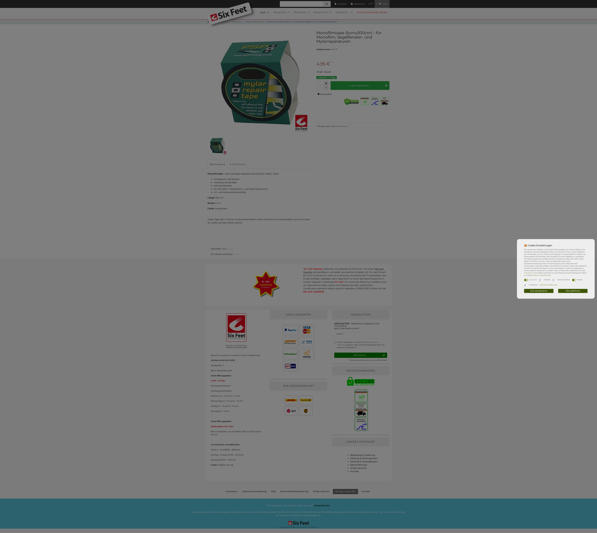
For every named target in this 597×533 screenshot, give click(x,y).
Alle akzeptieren (538, 290)
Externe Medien (563, 280)
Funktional (533, 285)
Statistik (547, 280)
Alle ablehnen (573, 290)
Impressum (528, 273)
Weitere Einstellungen (549, 285)
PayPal (579, 280)
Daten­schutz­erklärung (542, 275)
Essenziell (533, 280)
